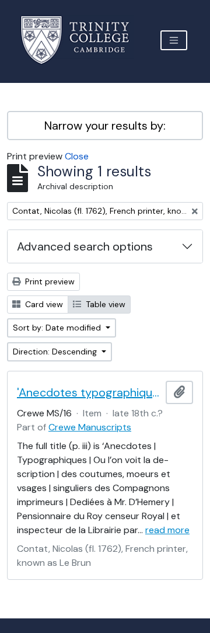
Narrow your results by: (105, 125)
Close (77, 156)
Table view (104, 304)
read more (167, 530)
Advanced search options (85, 246)
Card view (43, 304)
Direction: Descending (56, 351)
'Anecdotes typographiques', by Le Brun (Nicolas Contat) (89, 392)
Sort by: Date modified (58, 327)
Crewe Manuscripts (89, 427)
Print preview (49, 281)
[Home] (82, 40)
